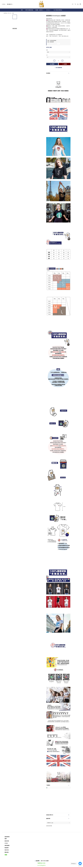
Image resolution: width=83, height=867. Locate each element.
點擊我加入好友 (41, 863)
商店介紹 (7, 850)
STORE (6, 843)
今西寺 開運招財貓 (29, 10)
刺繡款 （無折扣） (39, 10)
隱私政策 (7, 852)
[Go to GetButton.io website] (80, 865)
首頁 (22, 10)
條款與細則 (7, 845)
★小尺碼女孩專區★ (58, 10)
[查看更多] (58, 44)
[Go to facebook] (80, 863)
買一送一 (48, 10)
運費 (6, 838)
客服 (6, 855)
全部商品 (5, 13)
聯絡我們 (7, 847)
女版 (13, 13)
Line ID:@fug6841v (41, 865)
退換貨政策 (7, 836)
